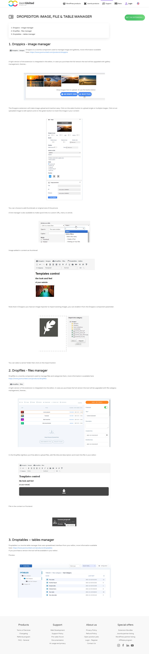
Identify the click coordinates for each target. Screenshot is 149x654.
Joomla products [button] (93, 3)
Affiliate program (125, 640)
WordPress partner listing (125, 637)
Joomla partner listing (125, 634)
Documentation (57, 640)
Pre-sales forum (57, 637)
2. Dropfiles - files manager (21, 31)
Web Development (57, 630)
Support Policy (57, 634)
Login (130, 3)
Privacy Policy (91, 630)
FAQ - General (23, 640)
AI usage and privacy (57, 643)
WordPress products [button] (73, 3)
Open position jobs (91, 637)
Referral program (23, 637)
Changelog (23, 634)
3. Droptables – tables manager (23, 34)
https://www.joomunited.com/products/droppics (49, 52)
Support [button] (108, 3)
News (120, 3)
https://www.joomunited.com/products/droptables (32, 548)
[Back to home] (21, 3)
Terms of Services (23, 630)
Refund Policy (91, 634)
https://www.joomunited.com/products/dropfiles (28, 379)
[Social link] (118, 645)
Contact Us (91, 643)
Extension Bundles (125, 630)
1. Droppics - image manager (22, 28)
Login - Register (91, 640)
